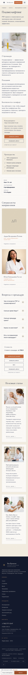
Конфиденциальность (7, 658)
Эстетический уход (6, 612)
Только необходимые (7, 672)
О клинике (4, 583)
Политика (15, 669)
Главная (4, 7)
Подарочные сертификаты (8, 591)
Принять (21, 672)
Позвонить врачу (14, 141)
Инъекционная (5, 604)
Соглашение (21, 658)
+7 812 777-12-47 (7, 623)
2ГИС (11, 641)
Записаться (18, 2)
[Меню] (24, 2)
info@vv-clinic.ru (6, 626)
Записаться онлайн (14, 356)
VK (3, 664)
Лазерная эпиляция (7, 610)
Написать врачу (14, 136)
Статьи (3, 594)
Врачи (3, 586)
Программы (5, 589)
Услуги (11, 7)
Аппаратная (5, 607)
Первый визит (5, 596)
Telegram (5, 661)
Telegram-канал (15, 661)
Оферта (15, 658)
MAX (14, 365)
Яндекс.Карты (5, 641)
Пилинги (4, 615)
